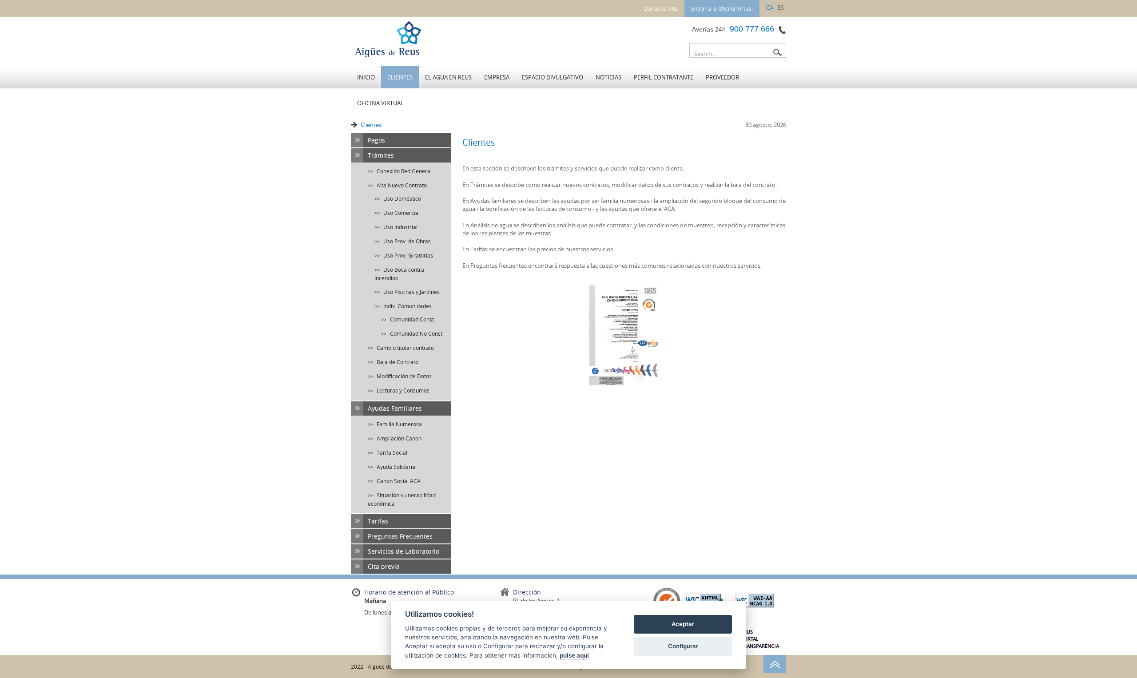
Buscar (777, 52)
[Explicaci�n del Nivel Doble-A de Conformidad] (754, 600)
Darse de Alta (661, 8)
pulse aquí (574, 655)
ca (769, 8)
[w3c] (703, 600)
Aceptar (683, 623)
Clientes (371, 125)
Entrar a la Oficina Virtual (722, 8)
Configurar (683, 646)
